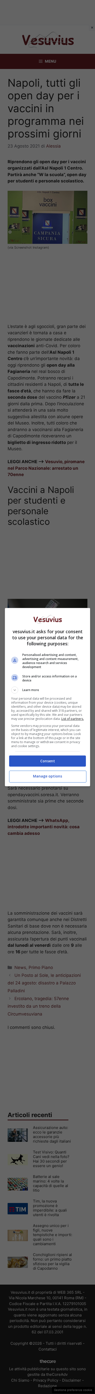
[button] (47, 690)
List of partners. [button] (72, 719)
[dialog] (47, 697)
